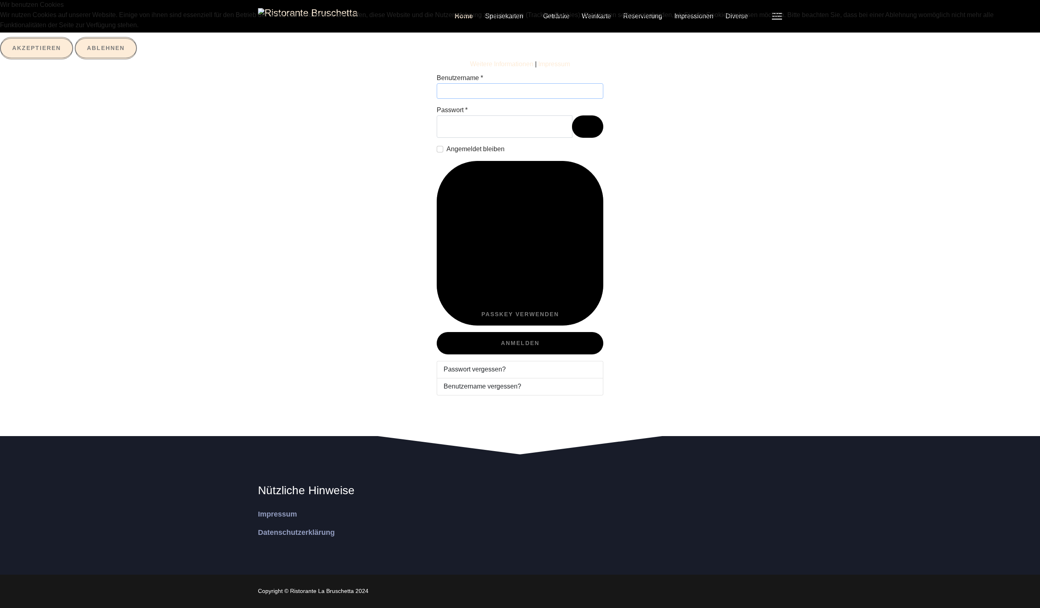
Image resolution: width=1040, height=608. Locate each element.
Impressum (277, 514)
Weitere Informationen (501, 64)
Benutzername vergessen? (482, 386)
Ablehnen (106, 48)
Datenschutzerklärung (296, 532)
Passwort (452, 109)
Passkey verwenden (520, 314)
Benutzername (460, 77)
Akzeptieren (36, 48)
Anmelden (520, 343)
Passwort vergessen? (475, 369)
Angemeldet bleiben (475, 148)
